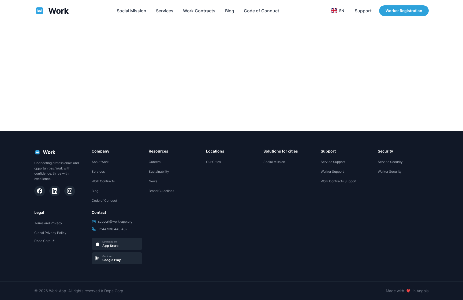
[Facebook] (39, 191)
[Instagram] (69, 191)
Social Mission (131, 10)
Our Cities (213, 162)
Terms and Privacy (48, 223)
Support (363, 10)
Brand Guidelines (161, 191)
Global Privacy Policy (50, 233)
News (153, 181)
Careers (154, 162)
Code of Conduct (261, 10)
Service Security (390, 162)
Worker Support (332, 171)
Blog (229, 10)
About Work (100, 162)
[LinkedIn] (54, 191)
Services (164, 10)
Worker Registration (404, 10)
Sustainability (159, 171)
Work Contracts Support (338, 181)
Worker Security (390, 171)
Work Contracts (199, 10)
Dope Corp (42, 241)
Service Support (333, 162)
